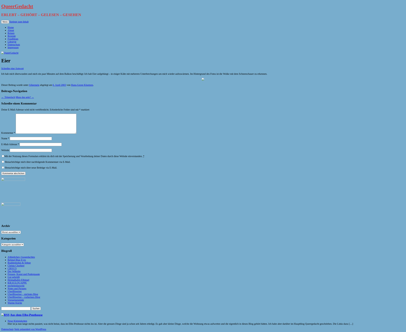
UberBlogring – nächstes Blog (23, 294)
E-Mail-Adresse (10, 144)
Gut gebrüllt (14, 277)
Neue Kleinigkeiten (17, 321)
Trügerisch (8, 97)
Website (5, 150)
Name (5, 138)
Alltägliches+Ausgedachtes (21, 257)
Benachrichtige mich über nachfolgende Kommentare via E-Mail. (37, 162)
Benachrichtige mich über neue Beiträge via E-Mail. (31, 167)
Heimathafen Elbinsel (18, 280)
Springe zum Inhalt (19, 21)
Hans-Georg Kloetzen (82, 85)
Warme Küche (15, 302)
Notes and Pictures (17, 288)
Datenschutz (14, 44)
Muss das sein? (25, 97)
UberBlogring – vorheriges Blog (24, 297)
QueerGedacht (17, 6)
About (11, 30)
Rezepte (12, 36)
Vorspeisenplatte (16, 300)
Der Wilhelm (14, 271)
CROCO (12, 268)
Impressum (13, 47)
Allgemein (34, 85)
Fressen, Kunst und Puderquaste (24, 274)
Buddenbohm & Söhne (19, 262)
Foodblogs (13, 39)
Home (11, 27)
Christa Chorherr (16, 265)
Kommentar (8, 132)
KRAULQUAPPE (17, 282)
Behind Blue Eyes (17, 260)
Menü (5, 22)
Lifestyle (12, 41)
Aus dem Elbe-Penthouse (26, 315)
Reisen (11, 33)
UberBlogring (15, 291)
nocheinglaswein (16, 285)
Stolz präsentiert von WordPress (30, 329)
